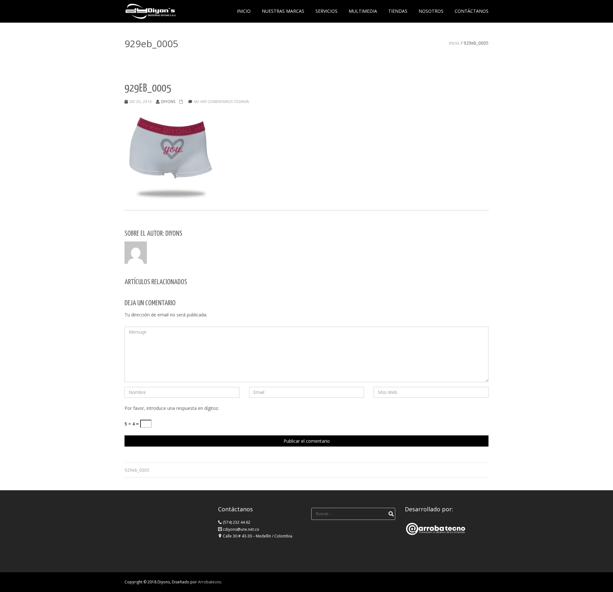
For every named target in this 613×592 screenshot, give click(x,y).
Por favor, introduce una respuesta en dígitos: (172, 408)
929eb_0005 (137, 470)
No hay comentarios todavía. (222, 101)
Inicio (454, 43)
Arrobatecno (209, 582)
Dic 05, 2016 (141, 101)
